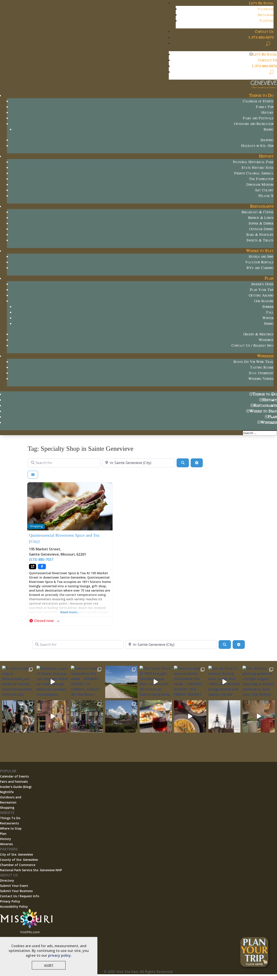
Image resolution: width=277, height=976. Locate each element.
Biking (269, 129)
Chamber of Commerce (17, 865)
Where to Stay (260, 250)
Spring (269, 323)
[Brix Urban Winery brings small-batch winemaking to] (190, 716)
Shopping (267, 140)
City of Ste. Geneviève (16, 854)
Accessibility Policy (14, 906)
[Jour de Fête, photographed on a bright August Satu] (259, 682)
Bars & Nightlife (260, 234)
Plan (269, 278)
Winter (268, 317)
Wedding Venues (261, 378)
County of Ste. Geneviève (19, 860)
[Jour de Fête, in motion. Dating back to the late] (224, 682)
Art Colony (264, 190)
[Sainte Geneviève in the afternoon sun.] (53, 716)
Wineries (265, 356)
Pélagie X (266, 195)
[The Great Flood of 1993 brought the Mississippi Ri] (156, 682)
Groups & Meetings (258, 334)
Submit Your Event (14, 886)
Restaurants (262, 206)
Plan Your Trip (262, 289)
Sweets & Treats (260, 240)
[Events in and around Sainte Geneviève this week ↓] (190, 682)
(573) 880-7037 (41, 559)
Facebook (266, 8)
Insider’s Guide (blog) (15, 787)
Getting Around (261, 295)
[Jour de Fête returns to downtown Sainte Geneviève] (259, 716)
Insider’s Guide (262, 284)
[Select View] (33, 475)
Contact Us (264, 31)
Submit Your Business (16, 891)
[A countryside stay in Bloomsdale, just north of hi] (18, 682)
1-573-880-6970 (261, 37)
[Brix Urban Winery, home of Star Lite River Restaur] (156, 716)
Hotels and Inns (261, 256)
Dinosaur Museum (260, 184)
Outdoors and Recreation (254, 123)
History (267, 112)
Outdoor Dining (261, 228)
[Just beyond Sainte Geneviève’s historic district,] (121, 682)
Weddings (266, 339)
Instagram (266, 14)
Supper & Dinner (261, 223)
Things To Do (10, 818)
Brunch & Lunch (261, 217)
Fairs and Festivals (258, 118)
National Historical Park (253, 161)
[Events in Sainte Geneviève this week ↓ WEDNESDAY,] (224, 716)
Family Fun (265, 106)
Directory (7, 880)
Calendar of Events (258, 101)
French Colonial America (254, 173)
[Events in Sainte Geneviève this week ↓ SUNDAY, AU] (18, 716)
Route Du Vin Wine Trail (254, 361)
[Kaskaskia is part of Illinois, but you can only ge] (53, 682)
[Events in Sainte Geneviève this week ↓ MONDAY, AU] (87, 682)
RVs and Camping (260, 267)
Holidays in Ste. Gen (257, 145)
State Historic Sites (258, 167)
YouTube (266, 20)
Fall (270, 312)
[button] (70, 621)
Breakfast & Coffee (258, 212)
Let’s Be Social (261, 3)
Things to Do (261, 95)
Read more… (69, 612)
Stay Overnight (261, 373)
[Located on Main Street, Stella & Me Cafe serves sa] (87, 716)
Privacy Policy (10, 901)
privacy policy (59, 955)
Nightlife (7, 792)
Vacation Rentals (259, 262)
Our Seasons (264, 300)
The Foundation (261, 178)
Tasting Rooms (262, 367)
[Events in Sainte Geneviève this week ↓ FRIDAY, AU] (121, 716)
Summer (268, 306)
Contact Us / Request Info (252, 345)
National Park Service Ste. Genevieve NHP (31, 870)
